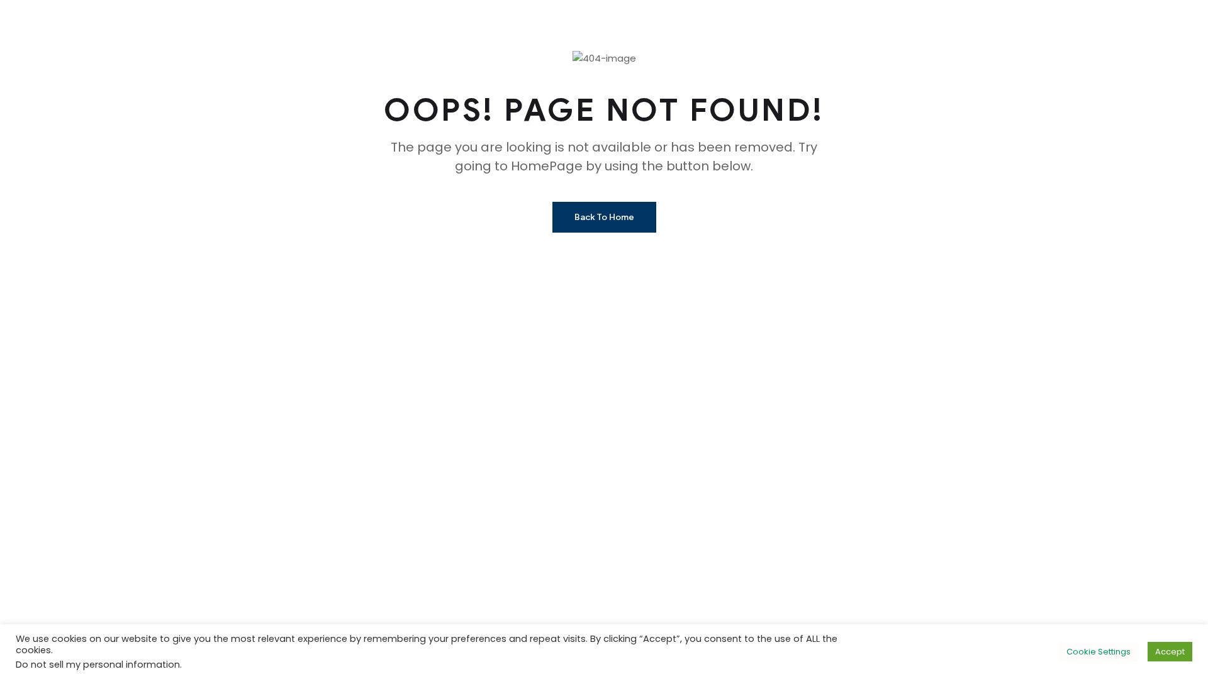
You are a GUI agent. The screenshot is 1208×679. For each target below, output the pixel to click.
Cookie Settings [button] (1098, 652)
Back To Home (604, 217)
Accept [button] (1170, 652)
